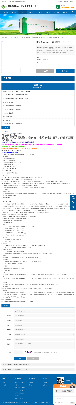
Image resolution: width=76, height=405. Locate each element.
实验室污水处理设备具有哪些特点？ (13, 123)
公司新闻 (31, 382)
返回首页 (60, 1)
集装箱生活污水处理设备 (24, 37)
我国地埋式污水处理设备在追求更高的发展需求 (16, 98)
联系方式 (45, 385)
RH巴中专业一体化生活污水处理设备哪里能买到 (18, 364)
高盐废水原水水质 (8, 113)
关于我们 (14, 12)
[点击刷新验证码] (28, 352)
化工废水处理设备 (8, 102)
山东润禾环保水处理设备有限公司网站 (16, 1)
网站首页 (6, 12)
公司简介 (3, 382)
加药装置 (17, 395)
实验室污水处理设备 (20, 387)
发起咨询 (72, 402)
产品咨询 (45, 71)
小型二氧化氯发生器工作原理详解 (12, 105)
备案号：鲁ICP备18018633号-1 (42, 402)
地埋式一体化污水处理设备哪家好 (12, 109)
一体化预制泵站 (19, 390)
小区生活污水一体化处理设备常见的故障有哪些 (16, 95)
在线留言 (66, 1)
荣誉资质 (48, 12)
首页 (9, 37)
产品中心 (22, 12)
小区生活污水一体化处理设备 (38, 37)
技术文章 (39, 12)
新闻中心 (31, 12)
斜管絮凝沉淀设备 (19, 393)
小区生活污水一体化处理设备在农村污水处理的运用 (17, 91)
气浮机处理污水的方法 (10, 116)
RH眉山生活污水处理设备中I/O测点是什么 (17, 369)
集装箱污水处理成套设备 (20, 382)
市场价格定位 (7, 120)
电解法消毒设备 (19, 398)
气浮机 (16, 385)
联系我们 (72, 1)
